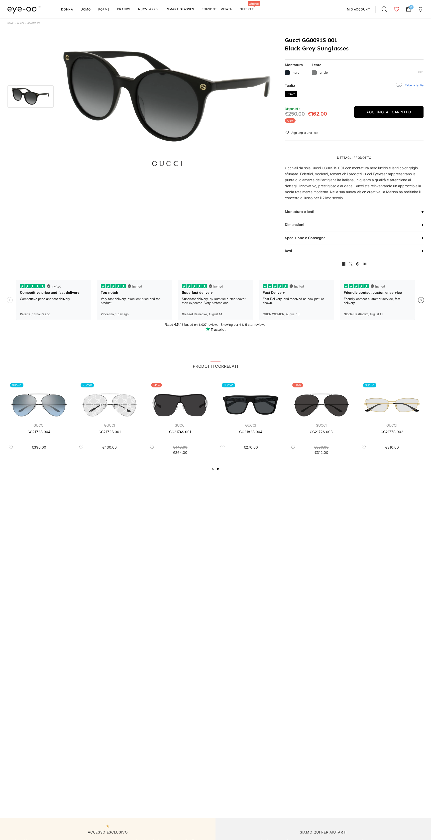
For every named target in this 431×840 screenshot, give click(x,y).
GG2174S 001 (180, 432)
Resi (288, 251)
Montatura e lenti (299, 211)
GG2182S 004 (250, 432)
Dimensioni (294, 224)
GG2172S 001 (110, 432)
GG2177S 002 (392, 432)
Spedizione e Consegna (305, 238)
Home (10, 23)
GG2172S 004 (38, 432)
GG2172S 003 (321, 432)
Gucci (20, 23)
